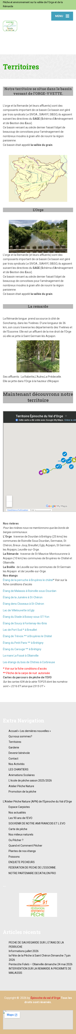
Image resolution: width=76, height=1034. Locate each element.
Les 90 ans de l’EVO (20, 818)
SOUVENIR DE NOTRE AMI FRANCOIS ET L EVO (37, 823)
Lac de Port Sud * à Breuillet (20, 629)
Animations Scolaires (22, 775)
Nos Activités (17, 764)
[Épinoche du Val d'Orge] (20, 20)
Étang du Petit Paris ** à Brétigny (23, 642)
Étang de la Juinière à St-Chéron (22, 597)
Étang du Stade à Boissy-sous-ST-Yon (26, 616)
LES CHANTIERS (18, 769)
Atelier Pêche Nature (21, 786)
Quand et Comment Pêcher (25, 845)
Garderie (14, 747)
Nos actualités (17, 812)
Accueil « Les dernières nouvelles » (30, 731)
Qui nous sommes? (20, 736)
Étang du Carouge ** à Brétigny (22, 649)
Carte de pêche (18, 829)
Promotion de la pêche (22, 791)
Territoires (15, 741)
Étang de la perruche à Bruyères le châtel (28, 580)
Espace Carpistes (19, 806)
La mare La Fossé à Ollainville (21, 655)
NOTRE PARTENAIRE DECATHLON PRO (32, 873)
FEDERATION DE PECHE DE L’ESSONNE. (32, 867)
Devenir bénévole (19, 752)
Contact (13, 758)
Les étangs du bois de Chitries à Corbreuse (29, 662)
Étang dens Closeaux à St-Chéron (23, 603)
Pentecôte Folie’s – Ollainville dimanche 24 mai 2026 (40, 964)
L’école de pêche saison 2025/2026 (30, 780)
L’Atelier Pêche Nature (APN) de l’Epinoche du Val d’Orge (37, 801)
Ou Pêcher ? (16, 840)
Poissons (14, 856)
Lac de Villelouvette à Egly (18, 610)
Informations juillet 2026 (24, 951)
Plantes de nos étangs (22, 851)
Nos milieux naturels (21, 834)
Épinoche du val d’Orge (45, 997)
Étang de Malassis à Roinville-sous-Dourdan (29, 590)
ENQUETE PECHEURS (22, 862)
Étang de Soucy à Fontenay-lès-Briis (25, 623)
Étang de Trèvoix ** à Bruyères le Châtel (27, 636)
